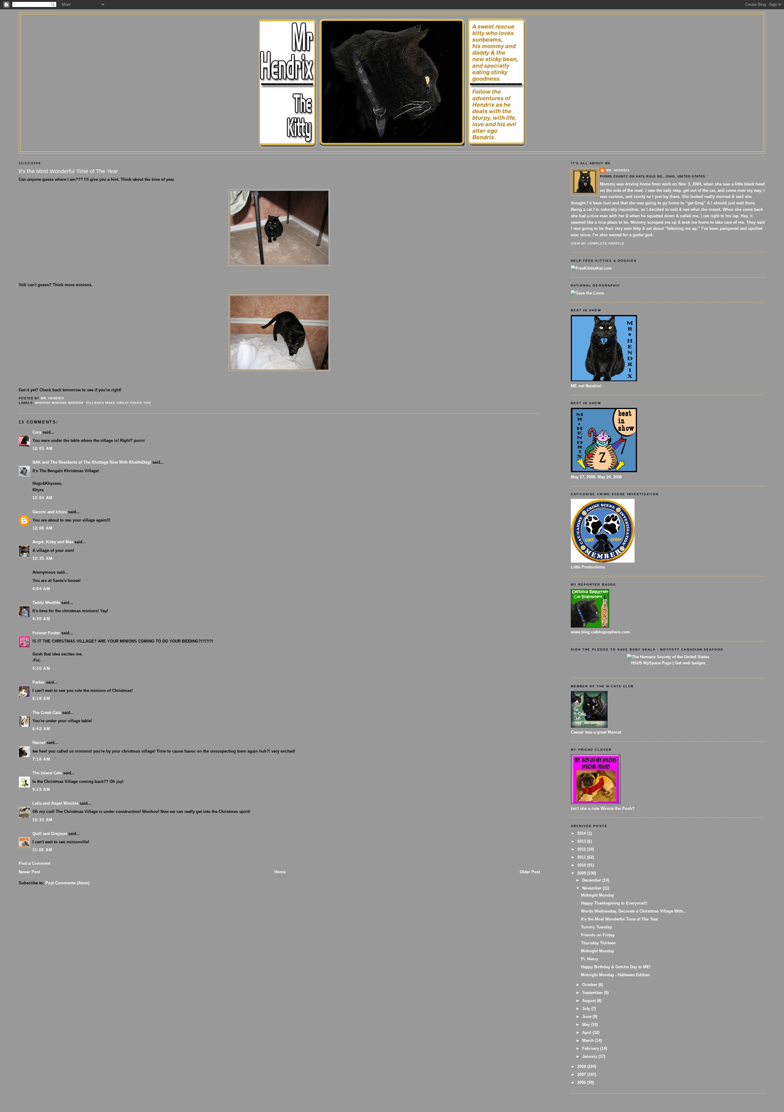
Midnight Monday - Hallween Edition (615, 975)
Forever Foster (46, 633)
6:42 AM (41, 729)
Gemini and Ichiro (49, 512)
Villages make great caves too (118, 402)
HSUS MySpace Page (651, 663)
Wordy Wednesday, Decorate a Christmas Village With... (634, 911)
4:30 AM (41, 619)
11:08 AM (42, 850)
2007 (582, 1074)
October (590, 984)
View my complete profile (597, 243)
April (587, 1032)
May (586, 1024)
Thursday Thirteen (598, 943)
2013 (582, 841)
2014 (582, 833)
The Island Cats (47, 773)
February (591, 1048)
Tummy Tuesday (596, 927)
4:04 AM (41, 588)
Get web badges (690, 663)
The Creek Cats (46, 712)
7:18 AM (41, 759)
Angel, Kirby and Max (52, 542)
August (589, 1000)
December (592, 880)
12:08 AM (42, 528)
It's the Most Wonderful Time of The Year (619, 919)
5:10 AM (41, 668)
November (592, 888)
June (587, 1016)
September (593, 992)
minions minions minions (59, 402)
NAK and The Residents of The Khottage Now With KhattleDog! (91, 462)
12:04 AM (42, 497)
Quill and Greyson (49, 833)
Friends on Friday (598, 935)
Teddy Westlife (46, 602)
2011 (582, 857)
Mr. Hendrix (618, 170)
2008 (582, 1066)
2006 (582, 1082)
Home (279, 872)
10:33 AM (42, 820)
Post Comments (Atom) (67, 883)
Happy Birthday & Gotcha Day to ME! (615, 967)
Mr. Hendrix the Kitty (392, 25)
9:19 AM (41, 789)
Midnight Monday (597, 895)
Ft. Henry (589, 959)
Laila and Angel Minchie (55, 803)
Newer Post (29, 872)
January (590, 1056)
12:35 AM (42, 558)
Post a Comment (34, 863)
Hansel (38, 742)
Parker (38, 682)
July (586, 1008)
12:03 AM (42, 448)
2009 (582, 873)
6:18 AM (41, 698)
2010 (582, 865)
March (588, 1040)
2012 (582, 849)
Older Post (530, 872)
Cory (36, 432)
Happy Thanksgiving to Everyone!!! (614, 903)
